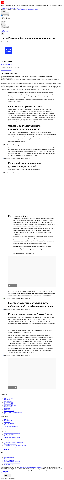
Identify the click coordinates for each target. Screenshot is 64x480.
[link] (3, 25)
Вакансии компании (6, 70)
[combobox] (7, 475)
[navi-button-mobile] (2, 33)
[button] (2, 28)
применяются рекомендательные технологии (32, 467)
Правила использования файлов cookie (27, 9)
